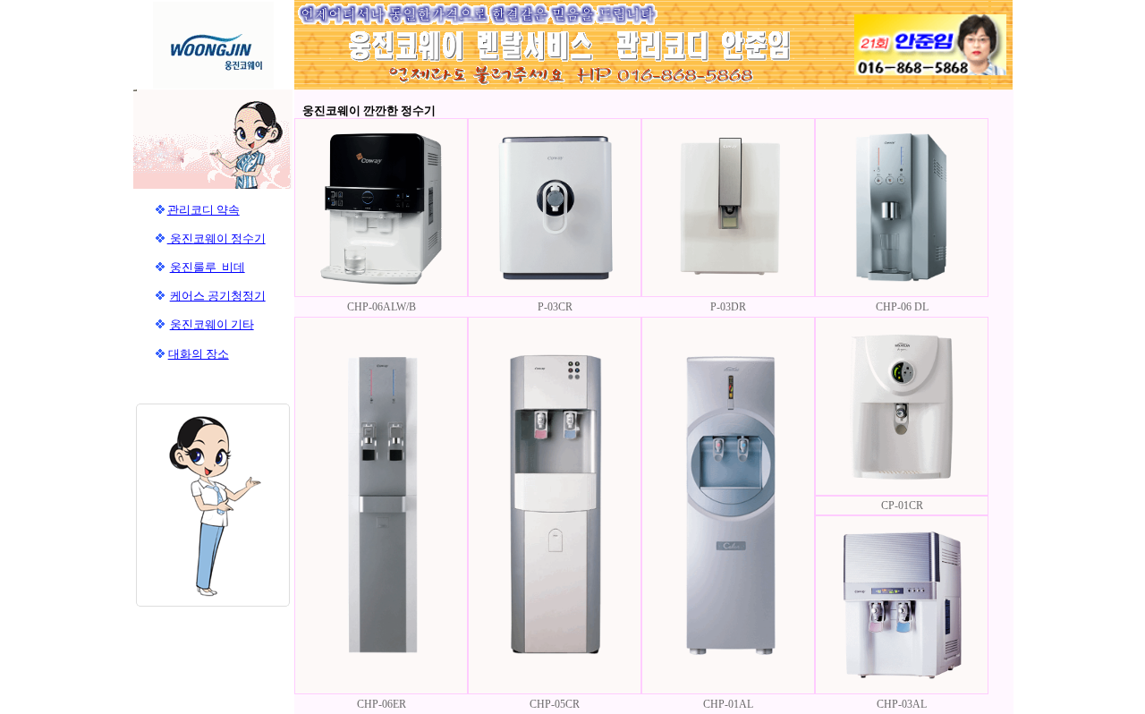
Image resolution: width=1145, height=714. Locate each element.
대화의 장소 (198, 354)
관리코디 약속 (203, 210)
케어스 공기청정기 (218, 295)
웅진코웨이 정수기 (216, 238)
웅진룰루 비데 (207, 267)
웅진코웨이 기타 (212, 324)
